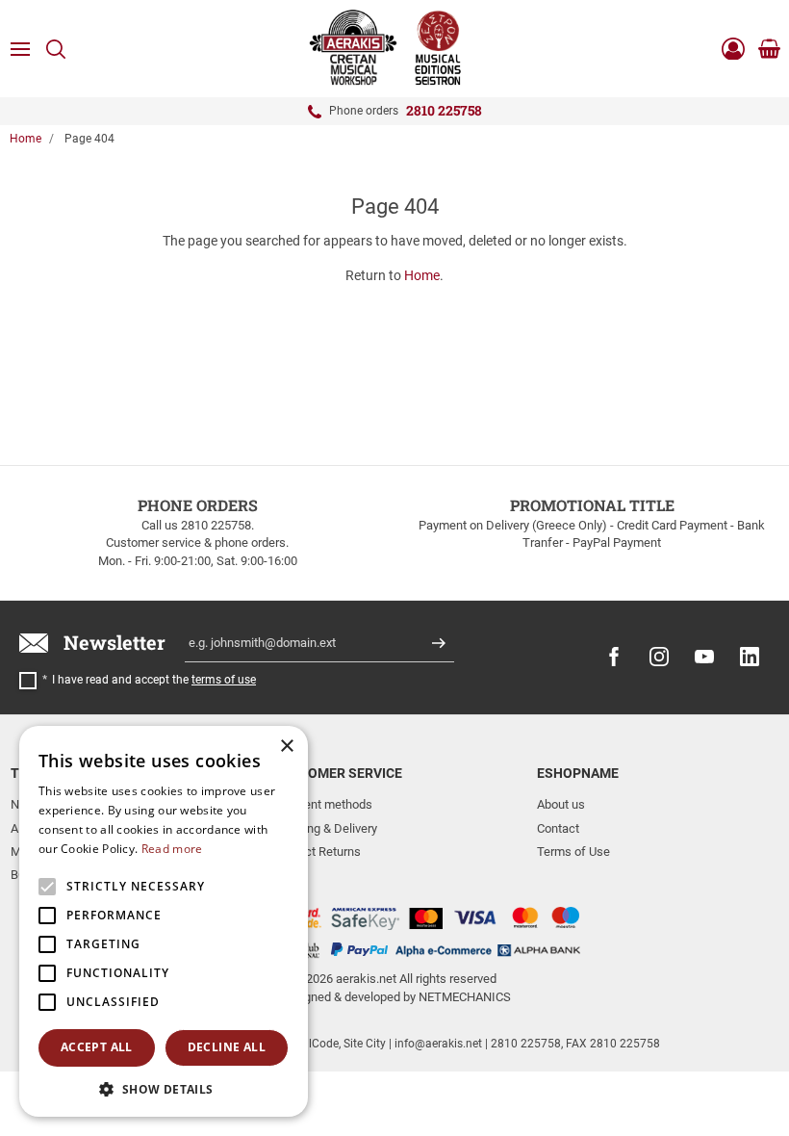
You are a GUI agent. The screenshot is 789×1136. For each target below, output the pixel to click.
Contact (558, 828)
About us (561, 804)
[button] (163, 1088)
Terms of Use (573, 851)
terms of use (223, 679)
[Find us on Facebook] (613, 656)
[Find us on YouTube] (704, 656)
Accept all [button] (97, 1047)
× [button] (286, 746)
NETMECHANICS (465, 997)
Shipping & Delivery (325, 828)
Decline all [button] (227, 1047)
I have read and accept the (154, 679)
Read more (172, 848)
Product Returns (317, 851)
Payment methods (322, 804)
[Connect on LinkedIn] (749, 656)
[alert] (163, 921)
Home (25, 138)
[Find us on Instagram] (659, 656)
